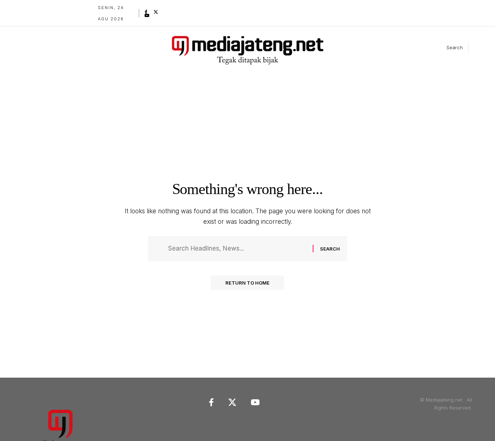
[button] (448, 47)
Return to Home (247, 283)
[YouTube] (147, 15)
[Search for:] (238, 248)
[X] (156, 12)
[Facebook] (146, 12)
